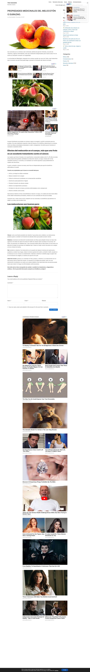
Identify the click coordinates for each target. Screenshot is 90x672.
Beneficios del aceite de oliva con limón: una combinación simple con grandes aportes (72, 40)
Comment (10, 282)
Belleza (70, 2)
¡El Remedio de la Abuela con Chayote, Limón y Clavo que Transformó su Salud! (71, 29)
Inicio (50, 2)
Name (9, 300)
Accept (64, 670)
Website (44, 300)
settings (56, 670)
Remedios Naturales (58, 2)
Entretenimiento (77, 2)
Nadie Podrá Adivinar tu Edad (70, 35)
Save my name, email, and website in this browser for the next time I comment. (28, 307)
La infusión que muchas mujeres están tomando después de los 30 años (72, 22)
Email (26, 300)
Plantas (65, 61)
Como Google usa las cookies (63, 5)
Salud (65, 2)
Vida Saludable (12, 17)
